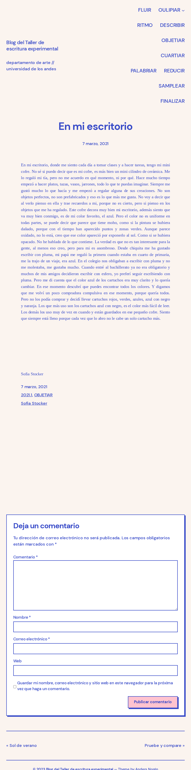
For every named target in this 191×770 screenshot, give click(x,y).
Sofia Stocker (34, 403)
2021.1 (26, 395)
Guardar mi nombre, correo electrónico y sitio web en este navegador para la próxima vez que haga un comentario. (95, 686)
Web (17, 661)
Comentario (25, 557)
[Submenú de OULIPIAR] (183, 10)
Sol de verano (23, 745)
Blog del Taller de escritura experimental (32, 45)
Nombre (22, 617)
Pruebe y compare (163, 745)
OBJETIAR (43, 395)
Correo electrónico (31, 639)
